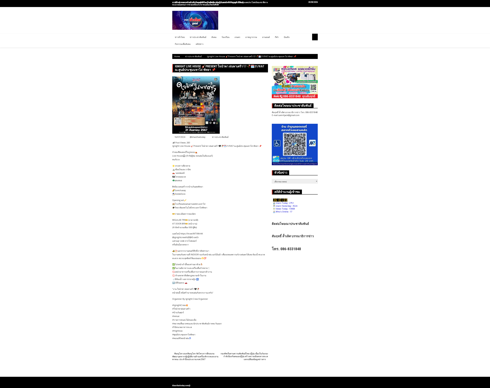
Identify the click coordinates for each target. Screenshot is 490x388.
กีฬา (277, 37)
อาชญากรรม (251, 37)
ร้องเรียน (225, 37)
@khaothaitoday (197, 137)
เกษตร (237, 37)
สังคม (214, 37)
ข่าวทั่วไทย (180, 37)
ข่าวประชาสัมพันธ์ (198, 37)
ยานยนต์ (266, 37)
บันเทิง (287, 37)
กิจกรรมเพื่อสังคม (183, 44)
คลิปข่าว (199, 44)
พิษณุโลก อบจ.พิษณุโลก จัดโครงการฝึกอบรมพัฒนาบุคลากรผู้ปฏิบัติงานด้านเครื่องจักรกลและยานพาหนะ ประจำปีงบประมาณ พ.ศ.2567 (195, 356)
